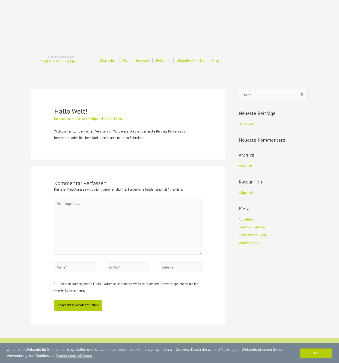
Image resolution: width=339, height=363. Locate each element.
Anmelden (246, 219)
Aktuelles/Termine (191, 60)
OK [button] (316, 353)
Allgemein (97, 118)
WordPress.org (249, 243)
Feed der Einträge (252, 227)
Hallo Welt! (247, 124)
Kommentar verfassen (70, 118)
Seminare (142, 60)
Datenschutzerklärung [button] (74, 356)
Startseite (107, 60)
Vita (125, 60)
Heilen (161, 60)
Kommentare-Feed (252, 235)
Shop (215, 60)
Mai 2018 (245, 166)
